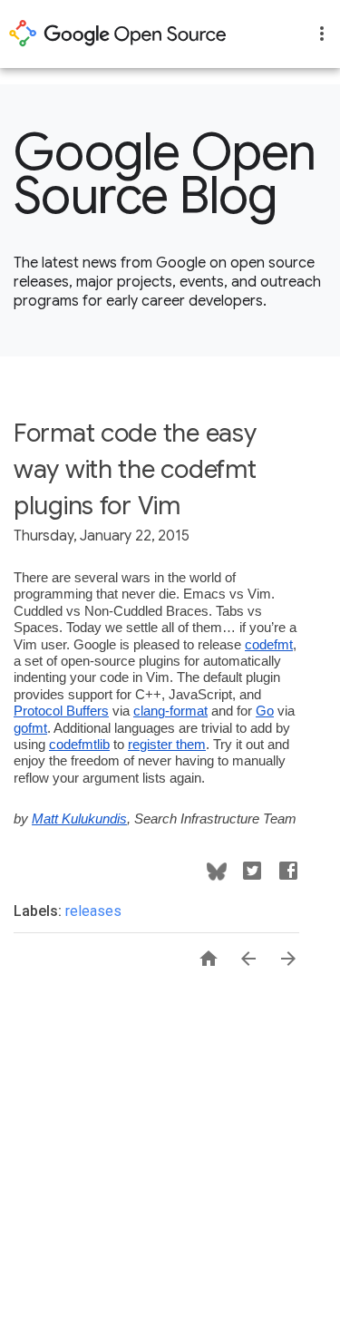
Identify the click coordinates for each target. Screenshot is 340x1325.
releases (93, 911)
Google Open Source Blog (165, 174)
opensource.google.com (118, 33)
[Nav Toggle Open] (322, 34)
